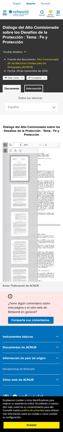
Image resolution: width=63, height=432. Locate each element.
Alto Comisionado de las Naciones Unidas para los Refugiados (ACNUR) (33, 63)
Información (33, 88)
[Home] (15, 13)
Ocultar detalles (12, 52)
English (17, 3)
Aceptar (32, 425)
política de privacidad (33, 410)
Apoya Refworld (50, 15)
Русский (45, 3)
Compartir (36, 77)
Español (30, 3)
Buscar (42, 15)
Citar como (13, 77)
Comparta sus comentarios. (30, 320)
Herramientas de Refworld (18, 369)
